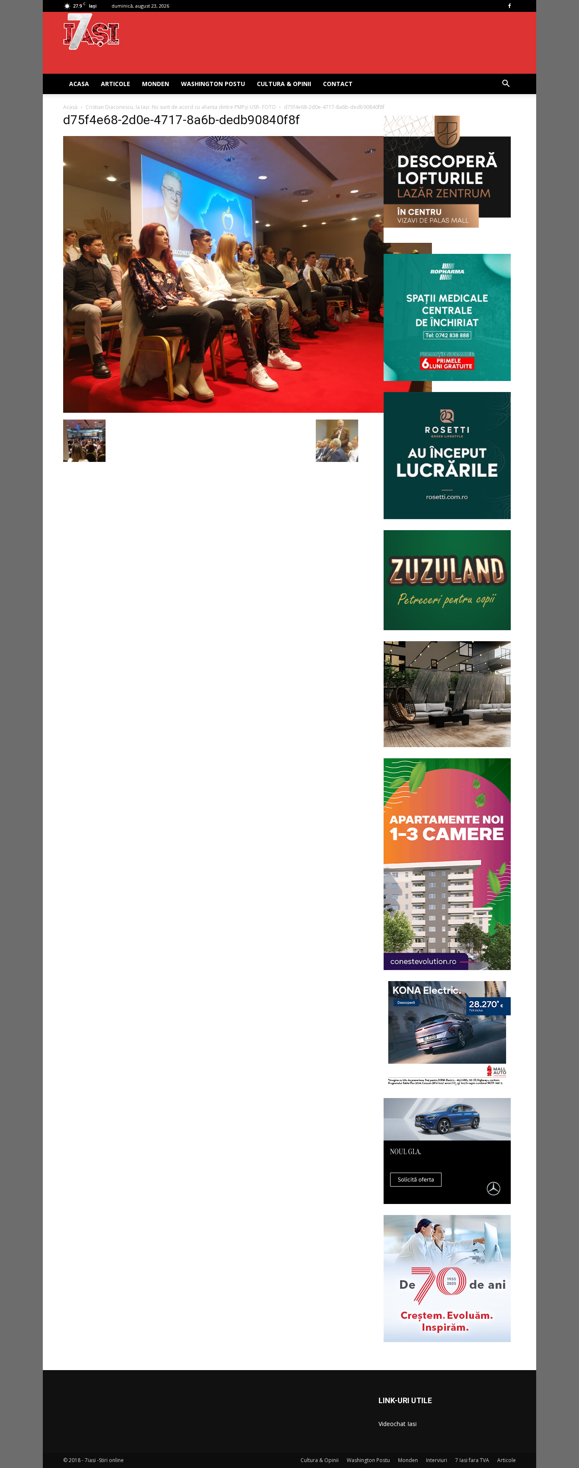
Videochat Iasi (398, 1424)
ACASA (79, 84)
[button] (505, 85)
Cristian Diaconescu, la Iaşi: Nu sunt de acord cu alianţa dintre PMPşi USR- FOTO (181, 107)
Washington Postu (213, 84)
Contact (338, 84)
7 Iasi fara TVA (472, 1460)
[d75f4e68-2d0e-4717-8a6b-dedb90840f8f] (247, 410)
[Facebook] (509, 6)
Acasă (70, 107)
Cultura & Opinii (284, 84)
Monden (155, 84)
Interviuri (436, 1460)
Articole (115, 84)
